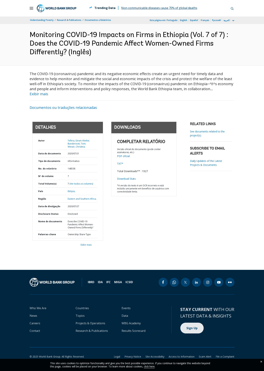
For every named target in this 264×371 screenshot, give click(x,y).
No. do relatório (47, 168)
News (33, 316)
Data (125, 316)
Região (42, 198)
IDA (100, 282)
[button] (232, 8)
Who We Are (38, 308)
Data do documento (49, 153)
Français (205, 20)
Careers (35, 323)
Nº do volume (46, 176)
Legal (117, 356)
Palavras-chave (47, 234)
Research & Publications (69, 20)
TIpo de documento (49, 161)
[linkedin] (196, 282)
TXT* (120, 163)
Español (194, 20)
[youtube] (218, 282)
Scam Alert (205, 356)
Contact (35, 331)
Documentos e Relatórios (98, 20)
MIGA (118, 282)
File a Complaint (225, 356)
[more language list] (232, 21)
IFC (108, 282)
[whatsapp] (174, 282)
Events (126, 308)
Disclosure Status (48, 213)
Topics (80, 316)
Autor (41, 140)
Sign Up (192, 328)
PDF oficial (123, 156)
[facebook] (163, 282)
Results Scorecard (133, 331)
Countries (82, 308)
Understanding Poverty (42, 20)
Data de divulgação (49, 206)
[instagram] (207, 282)
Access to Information (181, 356)
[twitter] (185, 282)
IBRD (91, 282)
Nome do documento (50, 221)
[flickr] (229, 282)
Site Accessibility (154, 356)
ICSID (129, 282)
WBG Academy (131, 323)
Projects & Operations (90, 323)
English (183, 20)
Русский (216, 20)
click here (149, 366)
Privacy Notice (132, 356)
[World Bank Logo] (56, 8)
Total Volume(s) (47, 183)
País (40, 191)
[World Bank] (52, 282)
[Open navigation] (31, 8)
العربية (227, 20)
